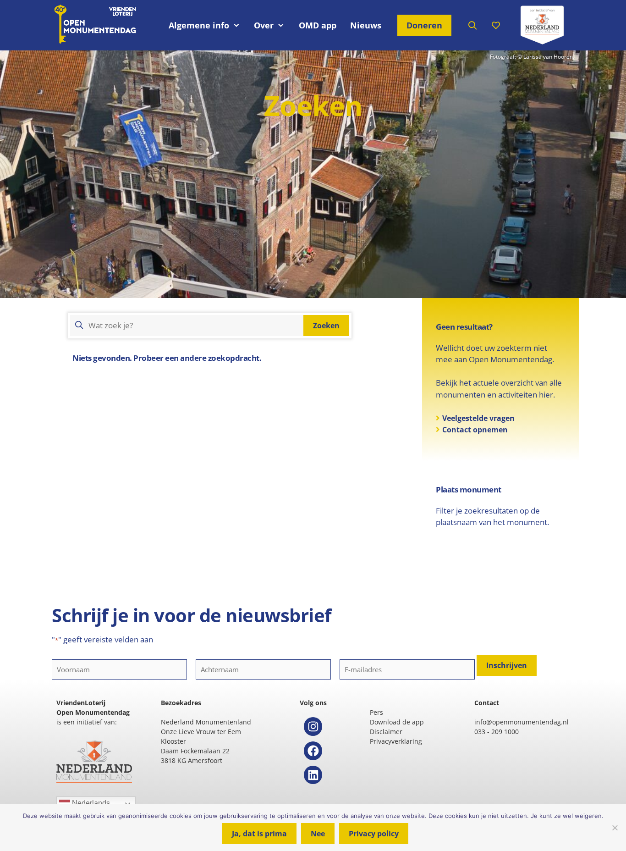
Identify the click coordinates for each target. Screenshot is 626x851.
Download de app (397, 722)
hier (546, 394)
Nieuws (365, 25)
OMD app (317, 25)
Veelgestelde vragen (478, 418)
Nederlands (90, 803)
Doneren (424, 25)
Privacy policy (374, 834)
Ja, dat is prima (259, 834)
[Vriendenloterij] (542, 25)
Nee (318, 834)
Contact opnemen (475, 430)
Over (264, 25)
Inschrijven (506, 665)
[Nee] (614, 827)
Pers (376, 712)
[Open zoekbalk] (473, 25)
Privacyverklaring (396, 741)
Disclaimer (386, 731)
